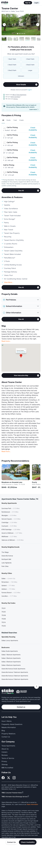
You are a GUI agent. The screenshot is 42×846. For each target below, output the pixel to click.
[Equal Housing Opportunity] (21, 691)
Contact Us (11, 842)
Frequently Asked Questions (12, 724)
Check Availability (33, 129)
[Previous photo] (4, 24)
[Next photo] (37, 24)
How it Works (7, 721)
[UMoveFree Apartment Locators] (8, 691)
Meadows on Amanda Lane (12, 482)
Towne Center (10, 8)
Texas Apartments (8, 746)
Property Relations (8, 734)
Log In (36, 3)
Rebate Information (9, 727)
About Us (5, 749)
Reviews (5, 755)
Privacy (4, 761)
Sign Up (27, 3)
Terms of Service (8, 758)
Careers (4, 752)
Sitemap (5, 764)
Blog (3, 730)
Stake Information (32, 804)
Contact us (21, 707)
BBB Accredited (7, 768)
